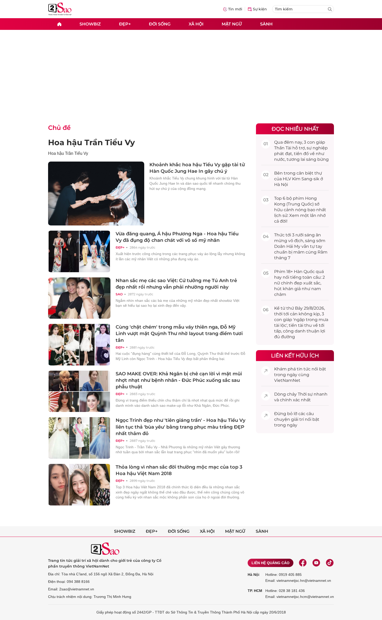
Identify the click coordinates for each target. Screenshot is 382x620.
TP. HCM (255, 591)
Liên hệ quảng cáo (270, 563)
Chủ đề (59, 127)
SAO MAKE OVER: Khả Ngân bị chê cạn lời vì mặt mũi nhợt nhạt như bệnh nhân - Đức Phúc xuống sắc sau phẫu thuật (179, 380)
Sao (119, 294)
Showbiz (90, 23)
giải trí (297, 419)
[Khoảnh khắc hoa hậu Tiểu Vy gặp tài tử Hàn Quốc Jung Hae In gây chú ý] (96, 193)
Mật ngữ (232, 23)
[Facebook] (303, 563)
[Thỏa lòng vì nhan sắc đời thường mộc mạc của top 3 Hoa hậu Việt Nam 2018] (79, 484)
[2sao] (59, 24)
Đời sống (159, 23)
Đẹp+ (125, 23)
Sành (266, 23)
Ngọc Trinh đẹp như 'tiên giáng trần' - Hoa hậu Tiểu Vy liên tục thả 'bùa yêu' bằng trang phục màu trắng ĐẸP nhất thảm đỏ (180, 426)
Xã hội (196, 23)
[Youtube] (316, 563)
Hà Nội (253, 574)
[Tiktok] (330, 563)
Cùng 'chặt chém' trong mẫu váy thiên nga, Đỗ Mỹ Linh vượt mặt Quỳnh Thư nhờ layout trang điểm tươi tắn (179, 333)
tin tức (304, 368)
